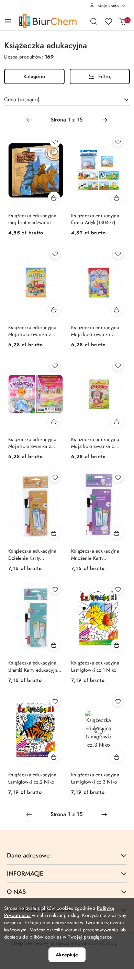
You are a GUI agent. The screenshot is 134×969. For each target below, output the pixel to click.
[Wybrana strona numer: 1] (66, 120)
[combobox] (67, 99)
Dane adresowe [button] (28, 855)
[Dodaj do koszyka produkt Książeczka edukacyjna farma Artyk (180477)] (117, 198)
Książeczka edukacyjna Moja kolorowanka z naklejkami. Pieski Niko (96, 443)
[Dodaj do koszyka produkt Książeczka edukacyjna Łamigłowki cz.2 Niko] (54, 757)
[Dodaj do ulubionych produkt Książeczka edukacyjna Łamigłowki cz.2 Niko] (55, 701)
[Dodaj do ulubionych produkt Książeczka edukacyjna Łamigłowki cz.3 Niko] (118, 701)
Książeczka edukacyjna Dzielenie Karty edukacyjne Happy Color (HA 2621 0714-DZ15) (34, 554)
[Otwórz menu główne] (8, 21)
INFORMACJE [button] (25, 873)
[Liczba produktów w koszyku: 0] (122, 21)
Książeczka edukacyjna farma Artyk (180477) (95, 219)
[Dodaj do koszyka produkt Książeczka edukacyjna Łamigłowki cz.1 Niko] (117, 645)
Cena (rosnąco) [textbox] (22, 99)
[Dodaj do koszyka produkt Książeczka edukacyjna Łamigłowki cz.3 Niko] (117, 757)
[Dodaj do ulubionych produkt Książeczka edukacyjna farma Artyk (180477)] (118, 142)
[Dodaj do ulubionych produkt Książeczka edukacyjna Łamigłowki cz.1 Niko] (118, 589)
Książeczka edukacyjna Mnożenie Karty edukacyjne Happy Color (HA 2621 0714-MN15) (97, 554)
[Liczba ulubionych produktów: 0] (108, 21)
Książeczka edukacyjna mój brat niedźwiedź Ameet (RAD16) (32, 219)
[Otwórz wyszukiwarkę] (94, 21)
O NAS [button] (16, 891)
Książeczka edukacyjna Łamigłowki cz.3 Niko (95, 778)
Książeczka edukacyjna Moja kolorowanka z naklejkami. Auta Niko (32, 331)
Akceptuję (67, 954)
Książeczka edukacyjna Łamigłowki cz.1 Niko (95, 666)
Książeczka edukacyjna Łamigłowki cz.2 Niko (32, 778)
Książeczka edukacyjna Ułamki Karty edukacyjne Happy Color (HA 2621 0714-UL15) (33, 666)
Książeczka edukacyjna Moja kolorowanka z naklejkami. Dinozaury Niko (95, 331)
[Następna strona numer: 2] (104, 120)
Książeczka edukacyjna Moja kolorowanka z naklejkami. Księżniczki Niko (32, 443)
